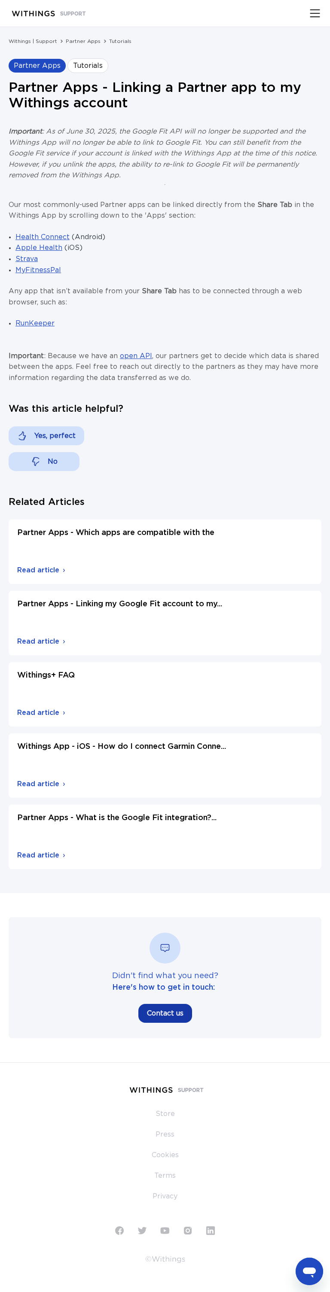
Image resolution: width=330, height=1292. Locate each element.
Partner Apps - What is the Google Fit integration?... (117, 818)
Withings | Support (33, 41)
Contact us (165, 1013)
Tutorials (120, 41)
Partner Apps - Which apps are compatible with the (115, 533)
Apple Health (38, 247)
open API (136, 356)
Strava (26, 258)
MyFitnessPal (38, 270)
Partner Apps (83, 41)
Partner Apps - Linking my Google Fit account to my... (119, 604)
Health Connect (42, 237)
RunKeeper (35, 323)
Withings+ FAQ (46, 675)
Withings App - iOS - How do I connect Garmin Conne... (121, 747)
